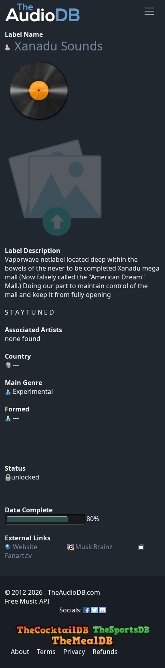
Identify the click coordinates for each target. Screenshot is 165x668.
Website (25, 546)
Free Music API (27, 601)
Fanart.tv (18, 555)
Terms (46, 651)
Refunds (105, 651)
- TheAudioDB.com (71, 592)
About (20, 651)
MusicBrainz (94, 546)
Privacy (74, 651)
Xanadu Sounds (58, 46)
